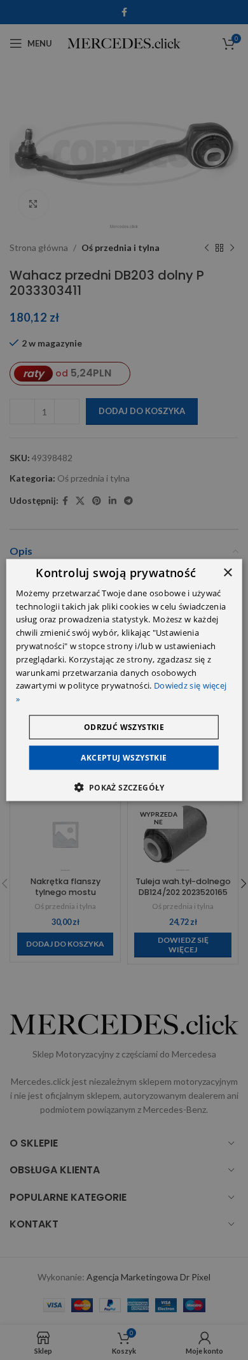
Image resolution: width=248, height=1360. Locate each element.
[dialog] (124, 680)
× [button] (227, 572)
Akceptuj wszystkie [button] (124, 757)
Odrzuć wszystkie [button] (124, 727)
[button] (123, 787)
